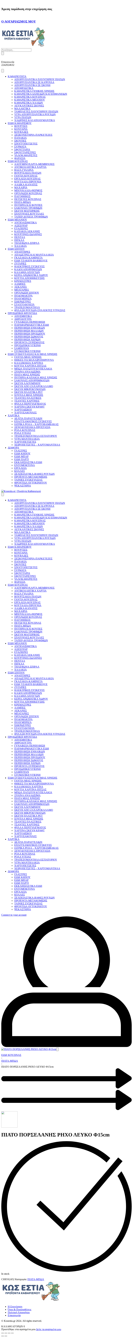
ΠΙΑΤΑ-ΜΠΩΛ (9, 1060)
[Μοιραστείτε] (9, 1333)
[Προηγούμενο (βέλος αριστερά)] (2, 1336)
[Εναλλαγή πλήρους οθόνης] (6, 1333)
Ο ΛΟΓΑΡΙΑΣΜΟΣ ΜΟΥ (18, 21)
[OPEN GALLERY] (28, 1049)
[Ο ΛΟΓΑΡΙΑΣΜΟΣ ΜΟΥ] (2, 15)
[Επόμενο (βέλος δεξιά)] (6, 1336)
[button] (57, 1049)
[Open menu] (2, 70)
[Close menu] (2, 494)
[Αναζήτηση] (2, 53)
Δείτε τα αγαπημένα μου (48, 1329)
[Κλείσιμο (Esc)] (12, 1333)
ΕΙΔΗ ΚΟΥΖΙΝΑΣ (11, 1055)
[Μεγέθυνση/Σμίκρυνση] (2, 1333)
